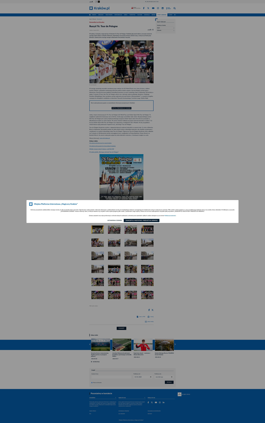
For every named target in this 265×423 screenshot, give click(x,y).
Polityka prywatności (170, 215)
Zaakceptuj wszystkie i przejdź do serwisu (142, 220)
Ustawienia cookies (114, 220)
